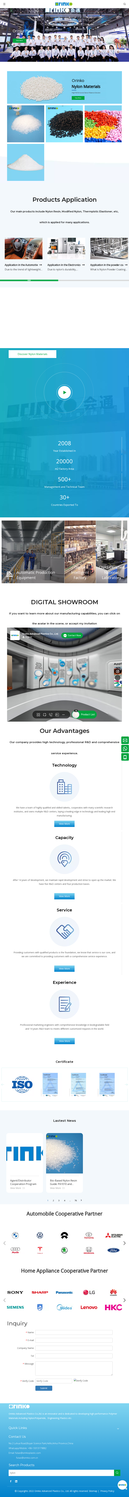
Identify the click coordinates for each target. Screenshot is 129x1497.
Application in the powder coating (109, 265)
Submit (43, 1388)
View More (78, 98)
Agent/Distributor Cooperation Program (23, 1182)
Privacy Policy (107, 1490)
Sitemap (93, 1490)
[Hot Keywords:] (117, 1473)
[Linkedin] (16, 1481)
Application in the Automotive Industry (27, 265)
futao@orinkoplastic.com (28, 1452)
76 (76, 1200)
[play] (64, 392)
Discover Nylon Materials (32, 354)
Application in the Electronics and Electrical (72, 265)
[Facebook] (11, 1481)
